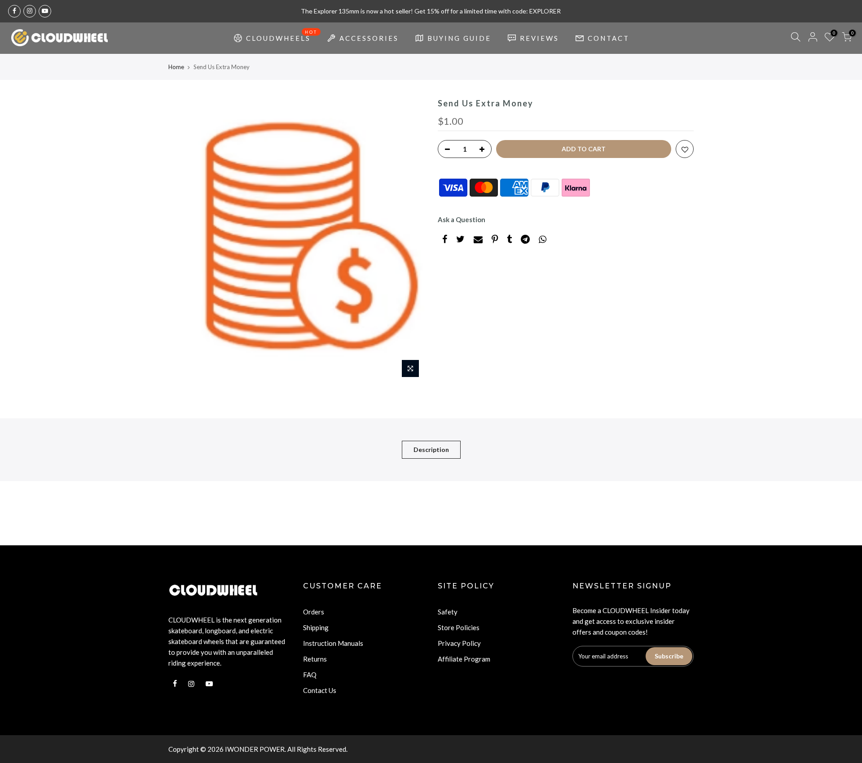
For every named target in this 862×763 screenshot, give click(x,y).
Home (176, 66)
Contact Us (319, 690)
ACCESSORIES (369, 38)
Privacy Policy (459, 643)
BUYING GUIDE (459, 38)
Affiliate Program (464, 659)
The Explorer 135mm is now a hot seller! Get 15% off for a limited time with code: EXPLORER (431, 11)
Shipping (316, 627)
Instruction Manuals (333, 643)
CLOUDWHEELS (282, 36)
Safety (447, 612)
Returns (315, 659)
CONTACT (608, 38)
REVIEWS (539, 38)
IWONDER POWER (255, 749)
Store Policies (458, 627)
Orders (313, 612)
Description (431, 449)
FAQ (310, 675)
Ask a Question (461, 219)
